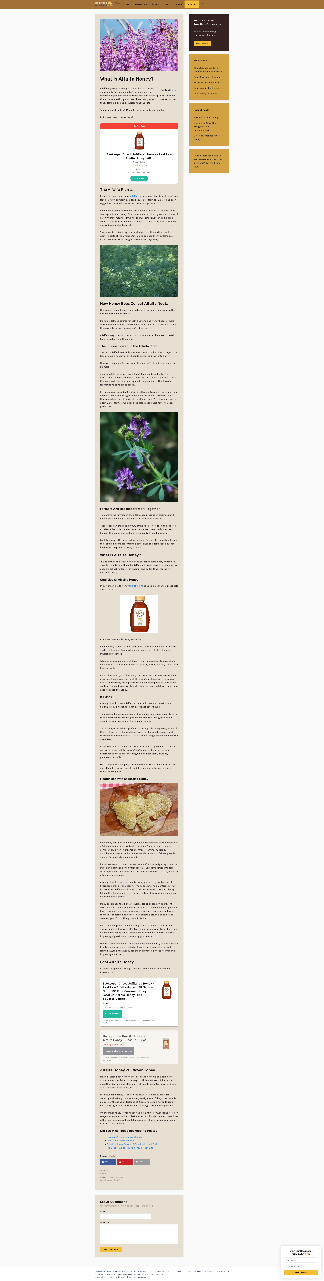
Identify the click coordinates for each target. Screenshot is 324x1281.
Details (130, 1007)
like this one (136, 585)
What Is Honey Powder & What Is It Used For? (132, 1144)
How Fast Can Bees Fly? (206, 117)
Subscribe (192, 4)
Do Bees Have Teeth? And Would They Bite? (130, 1147)
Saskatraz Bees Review (206, 82)
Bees (154, 4)
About (179, 4)
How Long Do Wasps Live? (121, 1140)
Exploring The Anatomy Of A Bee (125, 1137)
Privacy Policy (223, 1271)
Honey (167, 4)
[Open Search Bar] (202, 4)
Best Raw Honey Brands (207, 77)
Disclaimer (209, 1271)
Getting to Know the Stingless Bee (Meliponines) (205, 127)
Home (126, 4)
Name (103, 1211)
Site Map (198, 1271)
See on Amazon (139, 178)
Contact (188, 1271)
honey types (121, 882)
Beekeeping (140, 4)
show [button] (174, 90)
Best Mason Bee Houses (207, 88)
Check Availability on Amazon (118, 1051)
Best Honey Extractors (206, 93)
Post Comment (111, 1249)
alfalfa (133, 196)
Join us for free (301, 1273)
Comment (105, 1222)
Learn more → (202, 43)
